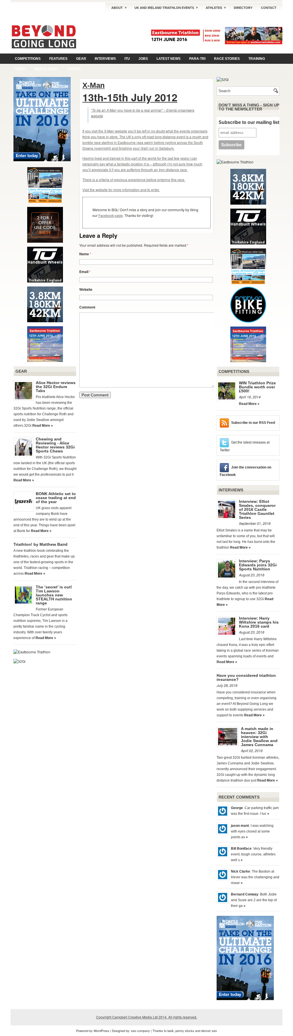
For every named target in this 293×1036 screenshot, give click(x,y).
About (118, 7)
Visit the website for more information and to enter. (121, 189)
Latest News (169, 59)
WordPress (101, 1030)
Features (58, 59)
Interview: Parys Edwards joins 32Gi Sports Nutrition (258, 565)
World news (46, 69)
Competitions (28, 59)
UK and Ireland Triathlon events (166, 7)
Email (85, 271)
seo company (140, 1030)
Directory (243, 7)
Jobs (143, 59)
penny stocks (184, 1030)
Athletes (216, 7)
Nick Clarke (240, 871)
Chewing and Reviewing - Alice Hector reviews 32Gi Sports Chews (55, 445)
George (237, 808)
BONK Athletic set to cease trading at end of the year (56, 497)
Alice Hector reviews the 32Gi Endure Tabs (56, 386)
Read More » (42, 426)
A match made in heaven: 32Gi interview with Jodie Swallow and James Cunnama (259, 736)
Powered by (85, 1030)
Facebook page (110, 215)
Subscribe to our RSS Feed (253, 423)
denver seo (209, 1030)
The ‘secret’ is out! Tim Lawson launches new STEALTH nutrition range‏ (54, 595)
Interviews (105, 59)
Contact (268, 7)
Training (256, 59)
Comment (87, 307)
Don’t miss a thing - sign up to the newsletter (249, 107)
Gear (81, 59)
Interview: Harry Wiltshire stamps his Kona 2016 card (259, 622)
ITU (127, 59)
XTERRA (74, 69)
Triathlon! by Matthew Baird (40, 544)
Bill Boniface (241, 849)
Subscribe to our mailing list (249, 122)
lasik (170, 1030)
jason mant (240, 826)
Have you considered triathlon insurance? (246, 677)
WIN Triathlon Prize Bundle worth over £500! (257, 387)
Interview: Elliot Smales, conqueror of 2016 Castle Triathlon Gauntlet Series (257, 509)
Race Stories (227, 59)
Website (85, 289)
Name (85, 253)
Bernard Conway (244, 894)
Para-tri (197, 59)
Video (20, 69)
